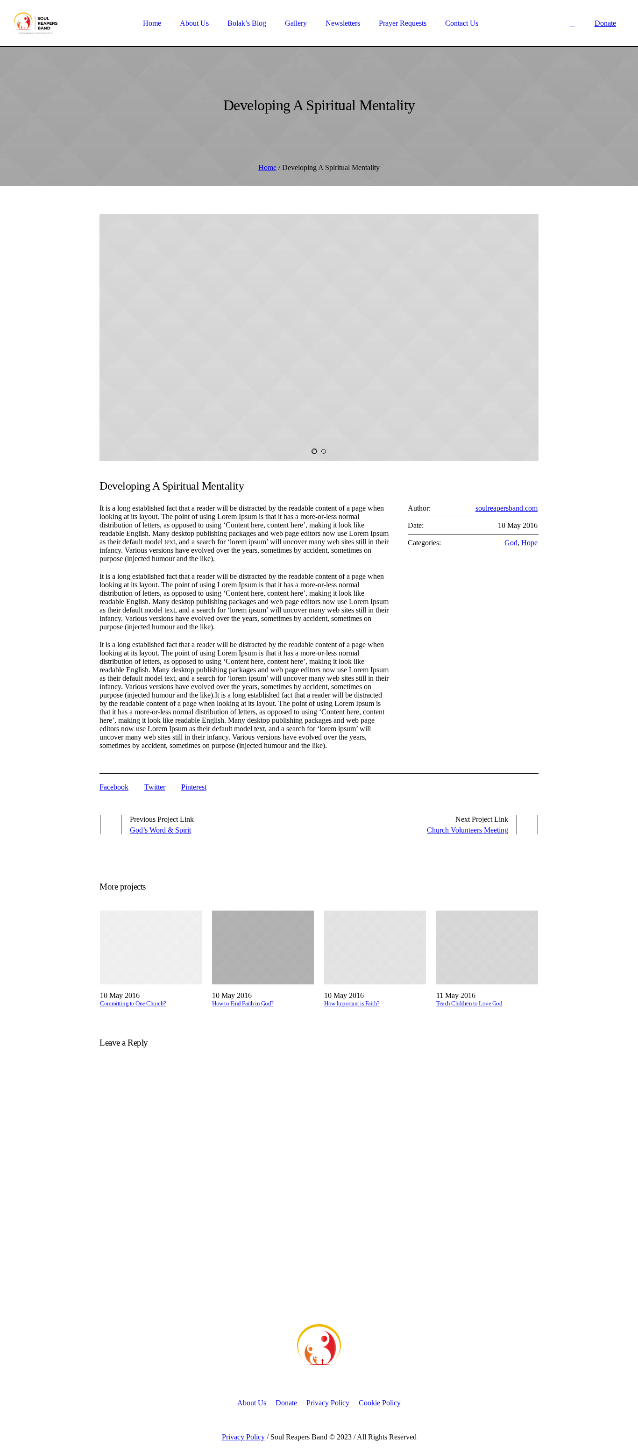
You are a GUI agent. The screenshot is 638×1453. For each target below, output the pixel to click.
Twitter (154, 787)
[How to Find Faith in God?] (263, 947)
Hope (529, 543)
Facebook (113, 787)
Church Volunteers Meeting (467, 830)
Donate (286, 1403)
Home (267, 167)
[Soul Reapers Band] (319, 1344)
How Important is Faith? (352, 1003)
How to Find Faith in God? (243, 1003)
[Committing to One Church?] (151, 947)
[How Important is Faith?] (375, 947)
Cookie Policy (380, 1403)
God (510, 543)
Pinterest (193, 787)
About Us (251, 1403)
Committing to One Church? (133, 1003)
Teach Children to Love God (469, 1003)
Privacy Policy (327, 1403)
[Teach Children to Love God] (487, 947)
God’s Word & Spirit (160, 830)
